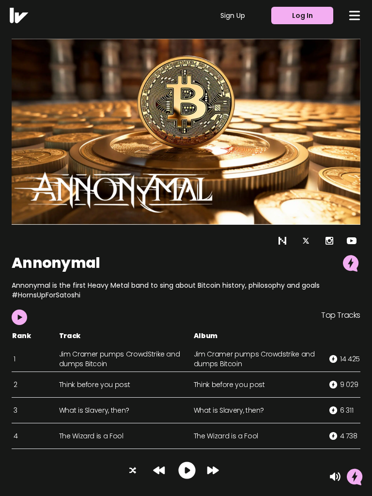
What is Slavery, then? (94, 410)
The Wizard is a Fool (91, 436)
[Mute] (335, 476)
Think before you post (94, 384)
